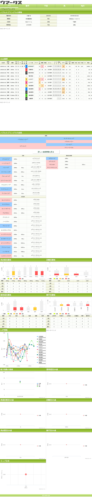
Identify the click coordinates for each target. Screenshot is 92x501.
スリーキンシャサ (5, 172)
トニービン (68, 144)
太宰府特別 (30, 66)
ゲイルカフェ (5, 159)
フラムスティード (5, 184)
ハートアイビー (5, 163)
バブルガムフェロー (22, 139)
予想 (46, 6)
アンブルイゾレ (5, 193)
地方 (83, 6)
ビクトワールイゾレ (6, 180)
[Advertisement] (46, 42)
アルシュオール (5, 176)
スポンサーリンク (5, 28)
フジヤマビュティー (6, 189)
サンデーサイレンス (68, 138)
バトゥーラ (5, 167)
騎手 (27, 6)
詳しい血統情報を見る (46, 152)
